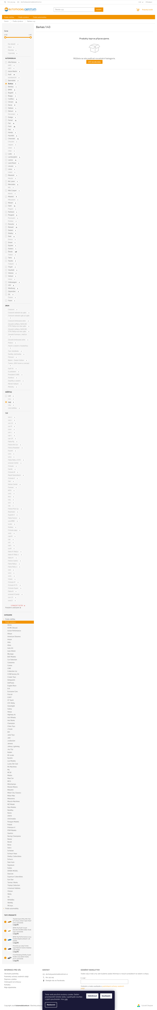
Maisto (9, 775)
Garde (11, 469)
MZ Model (11, 804)
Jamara (10, 743)
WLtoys (10, 905)
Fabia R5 (12, 441)
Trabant (12, 264)
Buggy (12, 96)
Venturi (12, 276)
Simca (12, 239)
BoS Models (11, 657)
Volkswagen (14, 282)
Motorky (12, 387)
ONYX (9, 816)
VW (11, 285)
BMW (11, 90)
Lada (11, 154)
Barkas (12, 84)
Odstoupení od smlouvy (12, 982)
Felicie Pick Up (15, 509)
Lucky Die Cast (12, 764)
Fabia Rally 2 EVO (16, 460)
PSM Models (11, 830)
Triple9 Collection (13, 885)
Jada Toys (11, 735)
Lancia (12, 160)
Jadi (8, 738)
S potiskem (13, 371)
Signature (10, 865)
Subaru (12, 249)
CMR (9, 668)
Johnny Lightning (13, 746)
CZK (139, 2)
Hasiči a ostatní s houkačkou (18, 347)
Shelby (12, 233)
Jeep (11, 151)
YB (8, 897)
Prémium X (11, 827)
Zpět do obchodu (94, 62)
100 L (11, 417)
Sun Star (10, 879)
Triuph (11, 267)
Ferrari (12, 120)
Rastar (9, 839)
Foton (11, 300)
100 (11, 503)
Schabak (10, 851)
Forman (12, 487)
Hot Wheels (11, 717)
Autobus (12, 378)
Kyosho (10, 758)
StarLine (10, 874)
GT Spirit (10, 700)
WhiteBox (10, 900)
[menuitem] (9, 17)
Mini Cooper (13, 190)
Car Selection (12, 660)
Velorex (12, 273)
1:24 (11, 399)
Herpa (9, 712)
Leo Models (11, 761)
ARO (11, 68)
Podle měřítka (10, 619)
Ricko (9, 845)
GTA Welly (11, 703)
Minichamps (11, 784)
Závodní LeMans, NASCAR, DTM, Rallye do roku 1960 (18, 325)
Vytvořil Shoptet (147, 1005)
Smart (11, 242)
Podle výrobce (10, 622)
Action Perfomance (14, 631)
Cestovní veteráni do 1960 (18, 313)
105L (11, 533)
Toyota (12, 261)
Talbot (12, 255)
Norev (9, 813)
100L (11, 576)
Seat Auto (10, 862)
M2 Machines (12, 767)
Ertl (8, 688)
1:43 (11, 402)
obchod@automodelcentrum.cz (57, 974)
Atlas (9, 645)
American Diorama (14, 636)
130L (11, 545)
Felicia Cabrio (14, 561)
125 (10, 506)
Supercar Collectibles (15, 877)
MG (10, 187)
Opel (11, 206)
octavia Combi (14, 463)
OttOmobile (11, 819)
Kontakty (7, 985)
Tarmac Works (12, 882)
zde (66, 999)
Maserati (12, 175)
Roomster (13, 512)
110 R (11, 426)
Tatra (11, 258)
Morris (11, 193)
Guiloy (9, 709)
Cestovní (12, 309)
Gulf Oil (12, 368)
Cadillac (12, 99)
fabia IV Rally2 (14, 551)
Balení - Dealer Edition (17, 360)
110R (11, 548)
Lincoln (12, 166)
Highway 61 (11, 714)
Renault (12, 227)
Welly (9, 894)
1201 (11, 454)
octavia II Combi (15, 594)
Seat (11, 236)
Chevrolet (13, 138)
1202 (11, 573)
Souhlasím (106, 996)
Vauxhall (12, 270)
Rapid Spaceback (16, 475)
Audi (11, 74)
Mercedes (13, 184)
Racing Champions (14, 836)
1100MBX (13, 521)
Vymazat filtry (17, 605)
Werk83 (10, 903)
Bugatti (12, 93)
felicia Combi (14, 484)
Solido (9, 868)
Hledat (99, 9)
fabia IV (12, 558)
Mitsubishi (13, 200)
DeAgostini (11, 680)
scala (11, 524)
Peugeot (12, 215)
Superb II (12, 515)
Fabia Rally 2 (14, 567)
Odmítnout (92, 996)
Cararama (10, 662)
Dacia (11, 105)
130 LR (12, 438)
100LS (12, 600)
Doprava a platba (10, 979)
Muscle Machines (13, 801)
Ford (11, 126)
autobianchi (13, 77)
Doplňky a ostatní (15, 381)
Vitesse (10, 891)
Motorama (11, 798)
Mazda (12, 178)
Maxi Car (10, 778)
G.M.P (9, 697)
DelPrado (10, 683)
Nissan (12, 203)
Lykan (11, 172)
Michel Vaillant (14, 384)
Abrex (9, 625)
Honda (12, 132)
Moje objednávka (10, 987)
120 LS (12, 423)
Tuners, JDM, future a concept (18, 364)
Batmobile (13, 80)
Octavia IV (13, 582)
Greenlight (11, 706)
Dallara (12, 108)
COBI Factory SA (13, 674)
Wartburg (13, 288)
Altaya (9, 634)
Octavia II (13, 478)
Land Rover (13, 163)
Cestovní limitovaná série (18, 321)
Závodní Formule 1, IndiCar (17, 335)
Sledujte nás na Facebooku (55, 980)
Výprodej (12, 53)
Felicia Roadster (15, 448)
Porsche (12, 224)
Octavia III (13, 472)
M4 (8, 770)
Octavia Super (14, 588)
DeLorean (13, 114)
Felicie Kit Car (14, 445)
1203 (11, 457)
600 (11, 496)
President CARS (15, 374)
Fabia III (12, 591)
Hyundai (12, 135)
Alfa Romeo (13, 62)
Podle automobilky (12, 908)
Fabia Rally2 (14, 564)
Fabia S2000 (14, 518)
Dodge (12, 117)
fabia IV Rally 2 (15, 554)
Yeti (11, 481)
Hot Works (11, 720)
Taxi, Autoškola (15, 351)
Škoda (12, 252)
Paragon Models (13, 822)
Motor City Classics (14, 793)
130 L (11, 435)
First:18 (9, 694)
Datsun (12, 111)
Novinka (12, 50)
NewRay (10, 810)
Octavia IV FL (14, 585)
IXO (8, 732)
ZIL (10, 294)
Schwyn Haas (12, 853)
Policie (12, 343)
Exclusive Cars (12, 691)
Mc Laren (12, 181)
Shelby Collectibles (14, 856)
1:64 (11, 405)
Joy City (10, 749)
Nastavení (51, 1005)
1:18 (10, 396)
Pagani (12, 209)
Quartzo (10, 833)
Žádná (12, 297)
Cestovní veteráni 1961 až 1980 (18, 317)
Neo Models (11, 807)
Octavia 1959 (14, 530)
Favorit (12, 451)
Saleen (12, 230)
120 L (11, 432)
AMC (11, 65)
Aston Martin (14, 71)
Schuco (10, 859)
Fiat (11, 123)
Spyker (12, 245)
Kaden (9, 752)
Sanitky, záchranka (16, 354)
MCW (9, 772)
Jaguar (12, 145)
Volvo (11, 279)
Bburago (10, 654)
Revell (9, 842)
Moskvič (12, 196)
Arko (9, 642)
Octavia (12, 466)
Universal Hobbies (13, 888)
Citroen (12, 102)
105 (11, 500)
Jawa (11, 148)
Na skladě (13, 44)
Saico (9, 848)
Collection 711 (12, 671)
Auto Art (10, 648)
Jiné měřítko (14, 408)
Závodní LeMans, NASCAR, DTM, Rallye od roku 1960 (18, 330)
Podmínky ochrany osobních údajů (16, 976)
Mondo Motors (12, 787)
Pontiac (12, 221)
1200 (11, 429)
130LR (11, 536)
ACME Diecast (12, 628)
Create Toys (11, 677)
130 (10, 539)
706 (11, 570)
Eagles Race (11, 686)
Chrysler (12, 142)
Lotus (11, 169)
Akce (11, 47)
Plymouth (13, 218)
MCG (9, 781)
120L (11, 493)
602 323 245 (50, 977)
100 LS (12, 597)
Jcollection (11, 741)
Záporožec (13, 291)
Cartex (9, 665)
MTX (11, 490)
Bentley (12, 87)
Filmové (12, 357)
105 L (11, 420)
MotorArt (10, 790)
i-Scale (9, 729)
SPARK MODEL (12, 871)
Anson (9, 639)
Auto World (11, 651)
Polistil (9, 824)
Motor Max (11, 796)
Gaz (11, 129)
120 (10, 542)
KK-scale (10, 755)
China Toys (11, 726)
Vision (11, 579)
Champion (11, 723)
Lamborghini (14, 157)
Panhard (12, 212)
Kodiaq (12, 527)
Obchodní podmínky (11, 974)
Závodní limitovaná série (18, 340)
